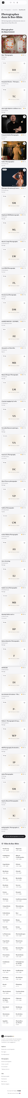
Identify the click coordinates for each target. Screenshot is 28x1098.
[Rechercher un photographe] (14, 2)
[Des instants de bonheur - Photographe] (14, 683)
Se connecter (4, 1066)
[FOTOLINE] (14, 656)
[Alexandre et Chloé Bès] (14, 337)
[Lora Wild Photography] (14, 257)
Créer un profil (4, 1064)
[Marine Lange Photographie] (14, 230)
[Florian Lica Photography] (14, 283)
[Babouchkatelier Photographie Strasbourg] (14, 630)
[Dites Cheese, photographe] (14, 470)
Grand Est (15, 9)
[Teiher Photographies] (14, 150)
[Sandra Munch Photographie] (14, 789)
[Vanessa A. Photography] (14, 443)
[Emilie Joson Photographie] (14, 576)
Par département (5, 1054)
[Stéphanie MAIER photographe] (14, 204)
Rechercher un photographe (8, 1049)
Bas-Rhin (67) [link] (22, 9)
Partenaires (4, 1079)
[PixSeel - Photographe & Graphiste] (14, 710)
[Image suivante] (24, 44)
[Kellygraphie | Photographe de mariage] (14, 816)
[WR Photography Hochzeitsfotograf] (14, 736)
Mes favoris (4, 1081)
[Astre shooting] (14, 550)
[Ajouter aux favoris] (24, 36)
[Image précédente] (3, 44)
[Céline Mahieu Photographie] (14, 523)
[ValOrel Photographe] (14, 497)
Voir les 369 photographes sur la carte (15, 836)
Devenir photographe (6, 1061)
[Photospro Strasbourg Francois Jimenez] (14, 177)
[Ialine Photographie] (14, 763)
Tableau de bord (5, 1069)
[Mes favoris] (10, 2)
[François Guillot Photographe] (14, 124)
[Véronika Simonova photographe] (14, 417)
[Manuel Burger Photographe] (14, 363)
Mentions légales (5, 1084)
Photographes (7, 9)
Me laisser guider (5, 1076)
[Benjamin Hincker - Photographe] (14, 70)
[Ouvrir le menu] (17, 2)
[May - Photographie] (14, 44)
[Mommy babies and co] (14, 603)
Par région (3, 1051)
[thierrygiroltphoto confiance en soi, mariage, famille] (14, 97)
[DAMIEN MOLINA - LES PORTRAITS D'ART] (14, 310)
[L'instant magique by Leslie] (14, 390)
